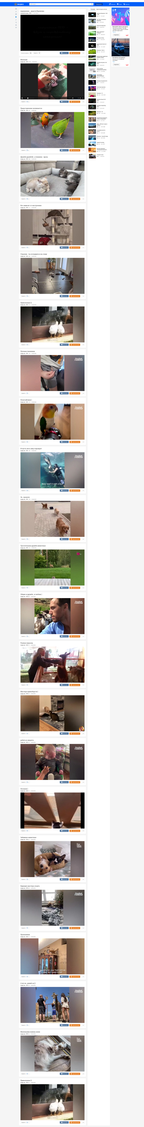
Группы (127, 4)
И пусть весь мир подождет (31, 448)
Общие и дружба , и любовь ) (31, 594)
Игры (120, 4)
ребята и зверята (27, 740)
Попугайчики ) (26, 400)
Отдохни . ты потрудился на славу (33, 254)
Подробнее (116, 34)
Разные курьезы (26, 643)
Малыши (23, 60)
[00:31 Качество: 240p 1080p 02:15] (52, 33)
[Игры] (16, 27)
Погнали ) (24, 789)
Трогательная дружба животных (33, 546)
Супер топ (22, 62)
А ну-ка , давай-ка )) (27, 983)
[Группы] (16, 22)
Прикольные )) (26, 303)
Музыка (113, 4)
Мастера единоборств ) (29, 691)
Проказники (25, 934)
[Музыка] (16, 19)
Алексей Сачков (24, 13)
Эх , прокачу (25, 497)
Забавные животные (28, 837)
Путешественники (27, 351)
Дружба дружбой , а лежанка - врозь (34, 157)
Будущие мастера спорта (30, 886)
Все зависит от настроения (30, 205)
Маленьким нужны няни (30, 1032)
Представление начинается (31, 108)
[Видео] (16, 17)
